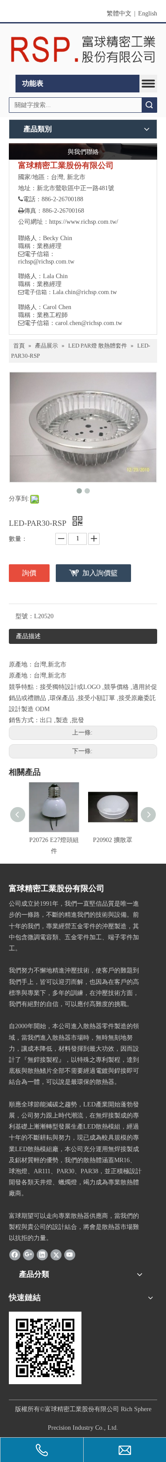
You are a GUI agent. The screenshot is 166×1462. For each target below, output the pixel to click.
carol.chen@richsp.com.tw (88, 323)
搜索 (149, 105)
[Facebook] (14, 1254)
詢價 (29, 573)
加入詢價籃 (100, 573)
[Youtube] (69, 1254)
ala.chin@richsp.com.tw (86, 292)
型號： (24, 616)
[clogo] (83, 49)
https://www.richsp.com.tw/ (83, 221)
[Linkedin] (42, 1254)
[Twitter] (56, 1254)
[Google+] (28, 1254)
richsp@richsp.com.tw (46, 261)
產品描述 (28, 636)
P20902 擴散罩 (112, 840)
